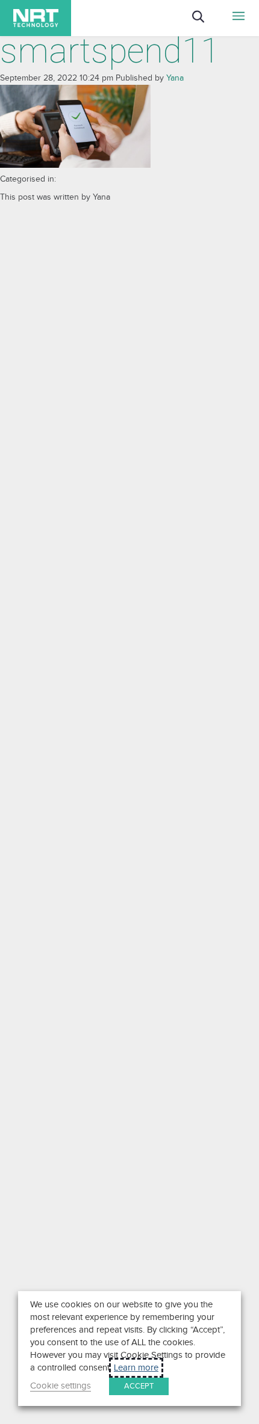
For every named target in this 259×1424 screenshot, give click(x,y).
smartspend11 (109, 51)
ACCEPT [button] (139, 1386)
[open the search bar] (207, 24)
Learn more (136, 1368)
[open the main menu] (238, 18)
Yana (175, 78)
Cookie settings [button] (60, 1386)
